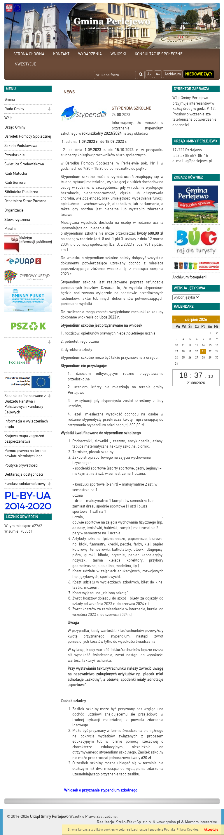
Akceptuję (211, 829)
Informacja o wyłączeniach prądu (26, 424)
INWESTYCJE (24, 64)
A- (149, 74)
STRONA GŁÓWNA (28, 54)
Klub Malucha (15, 173)
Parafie (10, 228)
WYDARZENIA (90, 54)
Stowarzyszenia (17, 219)
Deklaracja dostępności (23, 474)
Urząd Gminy (14, 127)
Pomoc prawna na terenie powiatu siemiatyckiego (25, 453)
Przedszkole (14, 155)
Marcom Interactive (201, 822)
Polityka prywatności (21, 465)
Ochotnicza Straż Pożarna (25, 201)
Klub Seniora (15, 182)
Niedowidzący (198, 74)
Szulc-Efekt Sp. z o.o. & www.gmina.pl (148, 822)
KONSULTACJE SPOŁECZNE (159, 54)
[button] (49, 109)
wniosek (136, 325)
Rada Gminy (14, 109)
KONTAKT (61, 54)
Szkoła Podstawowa (20, 145)
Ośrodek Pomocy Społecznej (27, 136)
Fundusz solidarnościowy (25, 483)
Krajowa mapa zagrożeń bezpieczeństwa (24, 439)
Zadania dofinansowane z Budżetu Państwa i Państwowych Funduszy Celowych (25, 404)
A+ (158, 74)
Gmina (9, 99)
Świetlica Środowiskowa (24, 164)
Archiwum (172, 74)
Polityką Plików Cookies (181, 829)
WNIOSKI (118, 54)
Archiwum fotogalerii (189, 277)
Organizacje (14, 210)
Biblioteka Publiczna (21, 192)
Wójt (8, 118)
